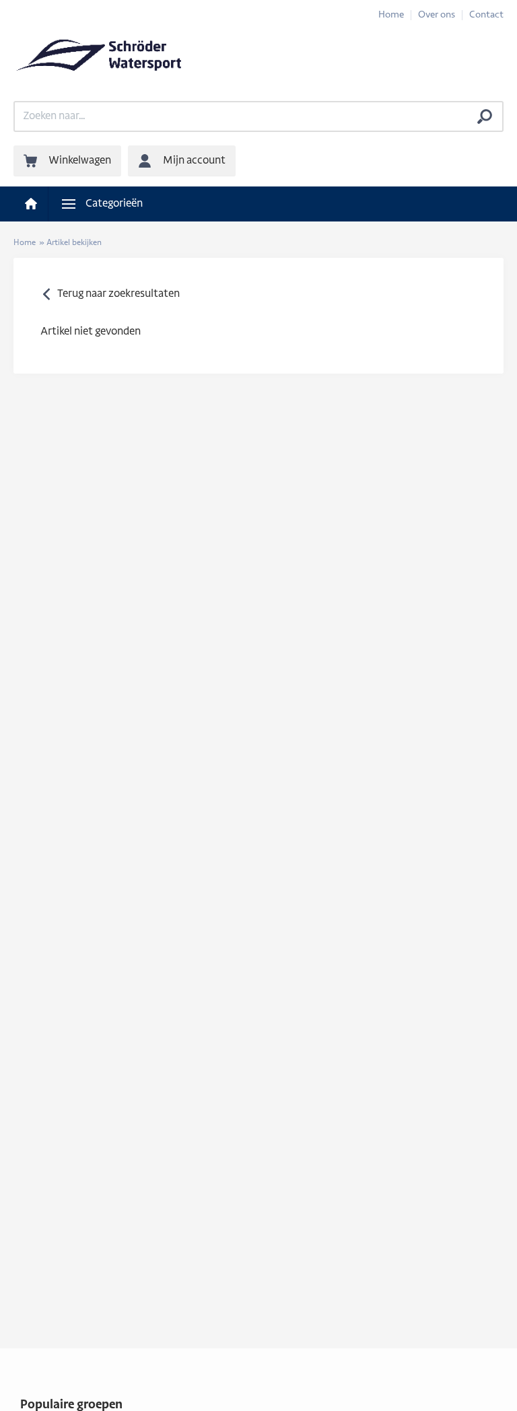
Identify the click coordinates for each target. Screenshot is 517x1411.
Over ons (436, 15)
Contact (486, 15)
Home (391, 15)
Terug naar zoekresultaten (118, 294)
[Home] (30, 203)
